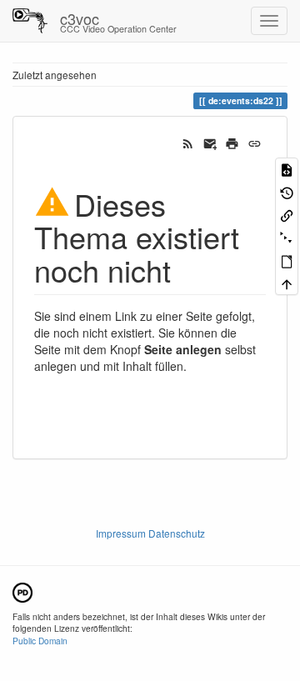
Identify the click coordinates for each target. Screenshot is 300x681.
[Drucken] (232, 141)
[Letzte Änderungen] (188, 141)
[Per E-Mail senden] (210, 141)
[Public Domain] (22, 590)
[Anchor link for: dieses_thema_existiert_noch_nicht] (186, 269)
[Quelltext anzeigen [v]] (287, 168)
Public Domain (40, 640)
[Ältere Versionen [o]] (287, 191)
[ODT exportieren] (287, 260)
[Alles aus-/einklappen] (287, 237)
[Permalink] (255, 141)
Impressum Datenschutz (150, 533)
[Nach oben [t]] (287, 283)
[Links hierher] (287, 214)
